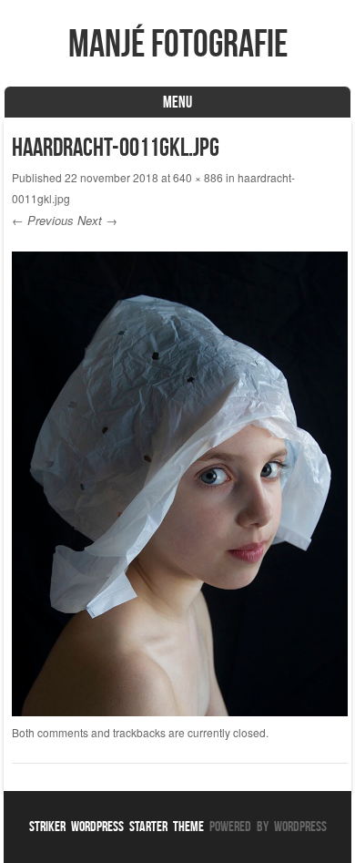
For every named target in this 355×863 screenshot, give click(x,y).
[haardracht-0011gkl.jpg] (179, 711)
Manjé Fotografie (178, 43)
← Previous (43, 220)
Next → (97, 220)
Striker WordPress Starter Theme (116, 826)
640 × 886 (198, 177)
